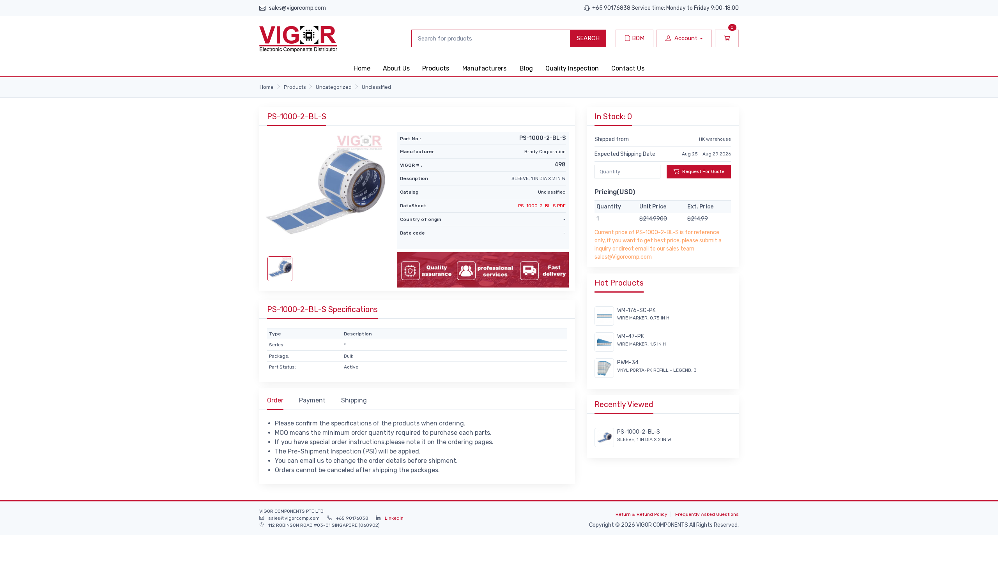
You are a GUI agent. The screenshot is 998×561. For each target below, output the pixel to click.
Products (435, 68)
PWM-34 (628, 362)
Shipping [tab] (354, 400)
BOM (637, 38)
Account (685, 38)
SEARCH (588, 38)
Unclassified (376, 87)
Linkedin (394, 518)
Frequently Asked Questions (707, 514)
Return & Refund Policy (641, 514)
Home (362, 68)
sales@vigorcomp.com (297, 8)
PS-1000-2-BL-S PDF (542, 205)
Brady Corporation (545, 151)
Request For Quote (703, 171)
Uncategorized (334, 87)
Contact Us (627, 68)
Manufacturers (484, 68)
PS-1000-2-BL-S (638, 432)
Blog (526, 68)
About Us (396, 68)
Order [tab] (275, 400)
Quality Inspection (572, 68)
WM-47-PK (630, 336)
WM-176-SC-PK (636, 310)
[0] (727, 38)
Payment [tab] (312, 400)
